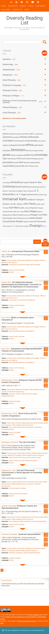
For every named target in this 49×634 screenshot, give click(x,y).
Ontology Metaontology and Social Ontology (29, 423)
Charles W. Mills (35, 182)
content (18, 394)
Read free (45, 418)
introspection (13, 264)
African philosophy (15, 134)
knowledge (22, 488)
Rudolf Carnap (17, 218)
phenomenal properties (39, 521)
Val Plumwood (40, 221)
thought (38, 457)
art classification (38, 134)
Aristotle (15, 182)
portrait (16, 162)
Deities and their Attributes (25, 482)
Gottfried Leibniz (32, 195)
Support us (17, 10)
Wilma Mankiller (24, 226)
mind (19, 300)
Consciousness (11, 260)
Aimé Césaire (6, 182)
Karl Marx (14, 207)
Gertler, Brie (6, 251)
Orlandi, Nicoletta (9, 506)
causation (16, 137)
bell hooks (24, 182)
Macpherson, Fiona (10, 380)
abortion (6, 134)
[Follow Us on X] (27, 2)
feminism (18, 150)
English (11, 272)
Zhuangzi (35, 225)
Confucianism (19, 141)
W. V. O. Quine (15, 226)
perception (38, 427)
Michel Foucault (18, 215)
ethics (29, 144)
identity (13, 155)
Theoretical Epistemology (16, 392)
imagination (20, 155)
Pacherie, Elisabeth (9, 534)
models (23, 159)
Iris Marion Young (33, 199)
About (27, 10)
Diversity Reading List (24, 20)
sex (22, 166)
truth (26, 166)
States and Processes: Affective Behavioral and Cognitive (26, 455)
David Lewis (31, 187)
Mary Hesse (20, 211)
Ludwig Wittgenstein (31, 208)
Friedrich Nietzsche (28, 191)
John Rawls (29, 203)
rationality (27, 162)
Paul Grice (27, 215)
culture (40, 141)
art (31, 134)
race (21, 162)
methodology (11, 159)
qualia (10, 331)
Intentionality (21, 260)
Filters (45, 244)
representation (35, 162)
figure (30, 394)
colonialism (8, 140)
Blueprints (12, 6)
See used (45, 287)
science (18, 166)
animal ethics (26, 134)
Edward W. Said (7, 191)
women (35, 166)
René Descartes (7, 218)
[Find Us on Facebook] (16, 2)
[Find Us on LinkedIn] (38, 2)
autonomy (7, 137)
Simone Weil (25, 218)
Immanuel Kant (14, 199)
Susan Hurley (28, 222)
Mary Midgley (30, 211)
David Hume (21, 186)
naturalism (12, 553)
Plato (44, 215)
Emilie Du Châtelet (17, 191)
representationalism (19, 331)
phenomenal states (24, 264)
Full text (46, 252)
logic (5, 158)
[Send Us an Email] (11, 2)
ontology (34, 159)
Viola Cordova (6, 226)
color (10, 427)
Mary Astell (12, 211)
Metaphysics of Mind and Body (35, 548)
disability (5, 145)
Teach (30, 6)
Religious (25, 494)
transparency (30, 331)
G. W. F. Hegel (20, 194)
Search (44, 42)
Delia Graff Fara (41, 187)
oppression (40, 159)
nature (28, 159)
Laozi (22, 208)
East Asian (17, 494)
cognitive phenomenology (17, 457)
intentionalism (29, 427)
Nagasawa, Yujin (9, 470)
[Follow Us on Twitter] (21, 2)
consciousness (30, 457)
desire (44, 141)
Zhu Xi (44, 226)
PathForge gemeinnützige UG (27, 621)
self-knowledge (35, 264)
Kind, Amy (6, 317)
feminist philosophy (32, 150)
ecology (12, 145)
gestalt (35, 394)
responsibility (8, 166)
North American (19, 270)
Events (23, 6)
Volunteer (5, 10)
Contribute (40, 6)
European (17, 401)
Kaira (1, 623)
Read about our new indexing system (14, 118)
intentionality (13, 300)
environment (20, 145)
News (3, 6)
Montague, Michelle (10, 442)
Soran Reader (16, 221)
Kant (33, 155)
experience (24, 394)
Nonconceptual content (16, 521)
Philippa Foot (36, 215)
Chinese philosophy (29, 137)
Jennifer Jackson (16, 204)
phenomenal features (28, 300)
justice (27, 155)
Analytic (11, 270)
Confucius (9, 186)
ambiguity (12, 394)
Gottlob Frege (43, 195)
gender (6, 154)
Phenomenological (31, 460)
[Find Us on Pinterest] (33, 2)
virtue (31, 166)
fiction (41, 150)
